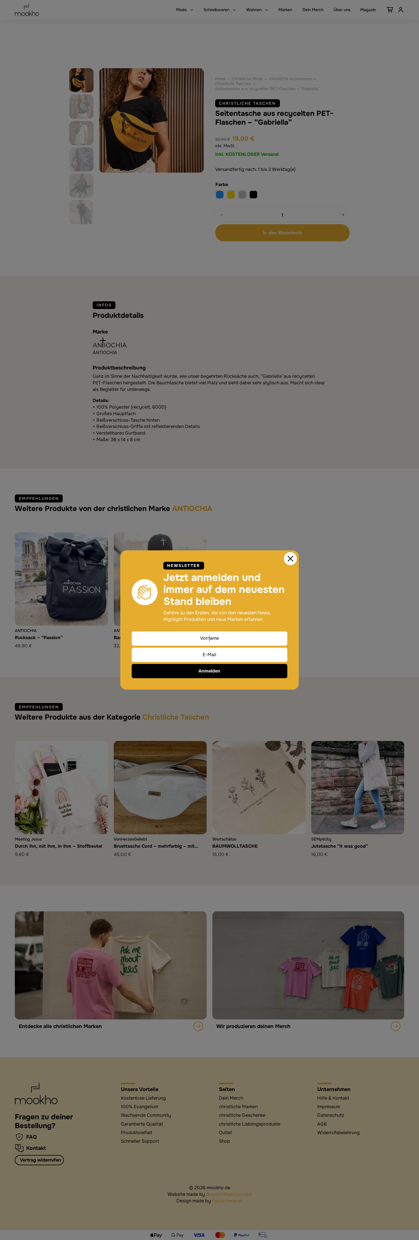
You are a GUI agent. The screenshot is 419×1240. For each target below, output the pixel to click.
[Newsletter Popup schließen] (290, 558)
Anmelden (209, 671)
